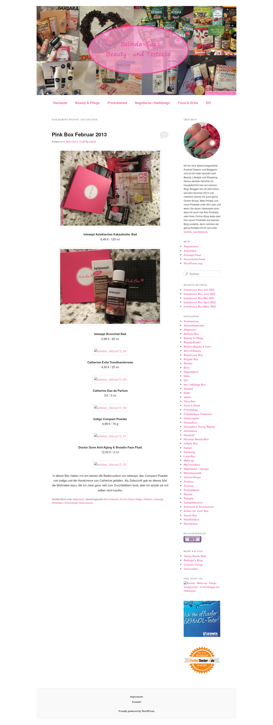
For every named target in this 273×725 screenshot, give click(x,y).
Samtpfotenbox (193, 502)
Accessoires (191, 321)
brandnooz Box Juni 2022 (199, 294)
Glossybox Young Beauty (199, 426)
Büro (187, 367)
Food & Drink (188, 102)
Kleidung (189, 452)
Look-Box (189, 456)
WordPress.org (193, 263)
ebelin (187, 397)
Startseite (60, 102)
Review (188, 494)
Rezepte (188, 498)
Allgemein (78, 499)
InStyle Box (191, 443)
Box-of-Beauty (192, 351)
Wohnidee (57, 503)
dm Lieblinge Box (195, 384)
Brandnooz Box (193, 355)
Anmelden (190, 251)
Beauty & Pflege (87, 102)
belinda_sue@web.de (196, 232)
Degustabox (191, 372)
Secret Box (190, 515)
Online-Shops (192, 477)
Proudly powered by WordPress (136, 711)
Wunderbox (191, 524)
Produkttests (117, 102)
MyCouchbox (192, 464)
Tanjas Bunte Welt (195, 556)
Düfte (187, 393)
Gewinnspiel (191, 418)
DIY (208, 102)
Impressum (136, 696)
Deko (187, 376)
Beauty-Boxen (192, 342)
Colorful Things (193, 564)
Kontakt (136, 702)
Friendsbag (191, 410)
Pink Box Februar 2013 (79, 134)
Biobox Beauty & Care (197, 346)
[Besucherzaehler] (192, 541)
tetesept (158, 499)
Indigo (139, 499)
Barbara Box (191, 334)
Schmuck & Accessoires (199, 507)
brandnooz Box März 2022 (200, 306)
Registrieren (191, 246)
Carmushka (191, 569)
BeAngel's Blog (193, 560)
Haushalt (189, 435)
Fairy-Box (189, 401)
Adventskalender (194, 325)
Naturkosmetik (192, 473)
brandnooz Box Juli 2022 (199, 290)
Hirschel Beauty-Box (196, 439)
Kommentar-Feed (194, 259)
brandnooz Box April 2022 (200, 302)
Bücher (188, 363)
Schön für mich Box (196, 511)
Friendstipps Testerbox (198, 414)
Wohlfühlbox (191, 519)
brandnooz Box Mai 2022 (199, 298)
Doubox (188, 389)
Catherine (113, 499)
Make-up (189, 460)
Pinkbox (148, 499)
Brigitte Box (191, 359)
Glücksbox (190, 431)
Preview (188, 486)
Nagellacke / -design (196, 469)
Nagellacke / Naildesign (152, 102)
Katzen (188, 448)
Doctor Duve (127, 499)
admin (92, 141)
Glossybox (190, 422)
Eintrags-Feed (192, 255)
